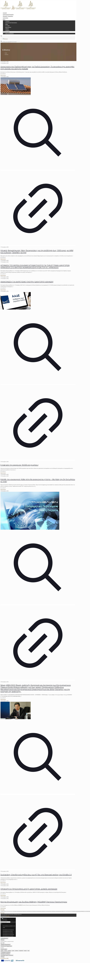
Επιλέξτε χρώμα (4, 949)
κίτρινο (25, 950)
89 (82, 911)
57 (51, 911)
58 (52, 911)
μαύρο (2, 950)
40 (34, 911)
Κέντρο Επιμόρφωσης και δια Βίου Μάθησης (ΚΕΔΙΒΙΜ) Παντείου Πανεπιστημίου (33, 902)
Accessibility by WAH (4, 958)
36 (30, 911)
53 (47, 911)
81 (74, 911)
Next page (2, 912)
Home (6, 52)
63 (57, 911)
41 (35, 911)
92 (85, 911)
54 (48, 911)
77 (71, 911)
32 (26, 911)
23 (18, 911)
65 (59, 911)
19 (14, 911)
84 (77, 911)
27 (22, 911)
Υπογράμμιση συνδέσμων (5, 952)
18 (13, 911)
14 (9, 911)
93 (86, 911)
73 (67, 911)
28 (23, 911)
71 (65, 911)
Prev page (2, 909)
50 (44, 911)
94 (87, 911)
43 (37, 911)
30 (24, 911)
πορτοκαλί (21, 950)
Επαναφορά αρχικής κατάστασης (7, 955)
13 (8, 911)
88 (81, 911)
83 (76, 911)
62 (56, 911)
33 (27, 911)
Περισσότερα (3, 75)
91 (84, 911)
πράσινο (9, 950)
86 (79, 911)
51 (45, 911)
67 (61, 911)
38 (32, 911)
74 (68, 911)
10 (5, 911)
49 (43, 911)
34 (28, 911)
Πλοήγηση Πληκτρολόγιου (5, 944)
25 (20, 911)
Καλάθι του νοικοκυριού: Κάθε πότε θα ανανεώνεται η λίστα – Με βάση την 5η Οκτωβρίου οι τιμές (37, 480)
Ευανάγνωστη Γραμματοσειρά (6, 946)
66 (60, 911)
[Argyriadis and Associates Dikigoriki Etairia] (18, 9)
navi (28, 950)
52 (46, 911)
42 (36, 911)
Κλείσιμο (2, 939)
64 (58, 911)
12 (7, 911)
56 (50, 911)
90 (83, 911)
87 (80, 911)
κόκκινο (16, 950)
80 (73, 911)
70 (64, 911)
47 (41, 911)
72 (66, 911)
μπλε (13, 950)
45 (39, 911)
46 (40, 911)
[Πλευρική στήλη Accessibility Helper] (4, 938)
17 (12, 911)
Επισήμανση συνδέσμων (5, 953)
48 (42, 911)
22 (17, 911)
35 (29, 911)
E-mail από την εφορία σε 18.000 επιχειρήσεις (19, 465)
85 (78, 911)
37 (31, 911)
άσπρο (5, 950)
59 (53, 911)
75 (69, 911)
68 (62, 911)
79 (72, 911)
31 (25, 911)
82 (75, 911)
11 (6, 911)
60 (54, 911)
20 (15, 911)
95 (88, 911)
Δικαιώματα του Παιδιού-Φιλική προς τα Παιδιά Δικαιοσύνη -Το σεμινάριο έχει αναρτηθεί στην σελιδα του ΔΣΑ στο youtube (37, 68)
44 (38, 911)
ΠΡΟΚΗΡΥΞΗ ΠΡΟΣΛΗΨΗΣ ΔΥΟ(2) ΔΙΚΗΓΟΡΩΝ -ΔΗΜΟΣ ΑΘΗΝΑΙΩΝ (28, 889)
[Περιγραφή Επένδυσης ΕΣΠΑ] (12, 961)
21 (16, 911)
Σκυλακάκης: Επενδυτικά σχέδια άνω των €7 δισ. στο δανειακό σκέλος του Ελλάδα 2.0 (36, 875)
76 (70, 911)
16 (11, 911)
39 (33, 911)
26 (21, 911)
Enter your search (6, 41)
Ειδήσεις (6, 54)
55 (49, 911)
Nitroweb (7, 915)
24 (19, 911)
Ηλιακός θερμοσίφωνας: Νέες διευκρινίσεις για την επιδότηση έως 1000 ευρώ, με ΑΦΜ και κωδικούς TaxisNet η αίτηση (36, 251)
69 (63, 911)
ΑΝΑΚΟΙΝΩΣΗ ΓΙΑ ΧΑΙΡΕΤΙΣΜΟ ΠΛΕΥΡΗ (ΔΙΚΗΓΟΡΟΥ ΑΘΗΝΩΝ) (26, 282)
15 (10, 911)
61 (55, 911)
